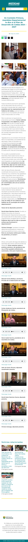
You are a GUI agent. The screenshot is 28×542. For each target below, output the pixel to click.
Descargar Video (6, 268)
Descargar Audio (6, 275)
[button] (3, 9)
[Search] (25, 9)
